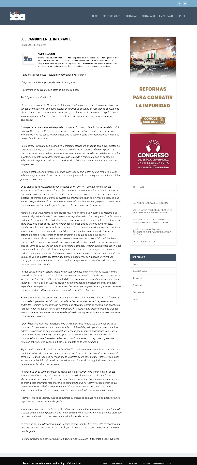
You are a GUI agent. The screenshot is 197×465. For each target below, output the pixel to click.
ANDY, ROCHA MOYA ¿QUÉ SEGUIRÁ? (150, 203)
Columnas (131, 16)
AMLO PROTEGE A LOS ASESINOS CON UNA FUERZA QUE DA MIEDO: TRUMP (151, 221)
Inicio (94, 16)
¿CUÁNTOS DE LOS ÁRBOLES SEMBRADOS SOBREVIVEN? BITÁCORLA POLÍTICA (152, 232)
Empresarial (167, 16)
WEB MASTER (47, 54)
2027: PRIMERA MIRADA (144, 241)
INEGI (182, 16)
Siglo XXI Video (111, 16)
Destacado (148, 16)
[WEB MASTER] (28, 64)
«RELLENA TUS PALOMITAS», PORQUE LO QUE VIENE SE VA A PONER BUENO (152, 211)
